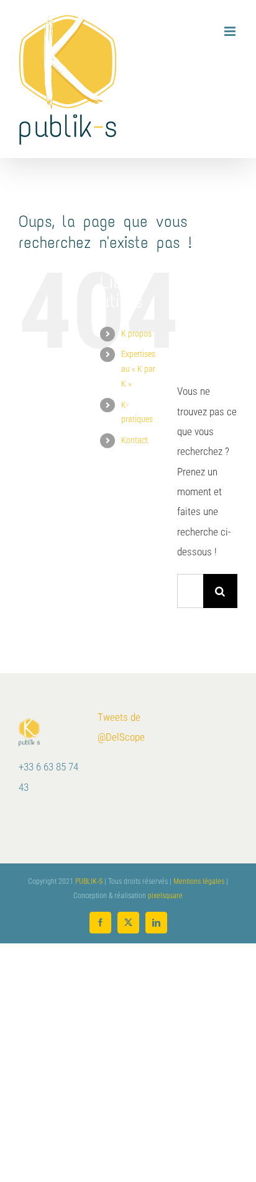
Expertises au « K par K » (138, 369)
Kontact (134, 440)
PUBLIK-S (89, 881)
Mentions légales (198, 881)
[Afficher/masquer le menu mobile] (230, 31)
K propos (136, 333)
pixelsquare (165, 895)
